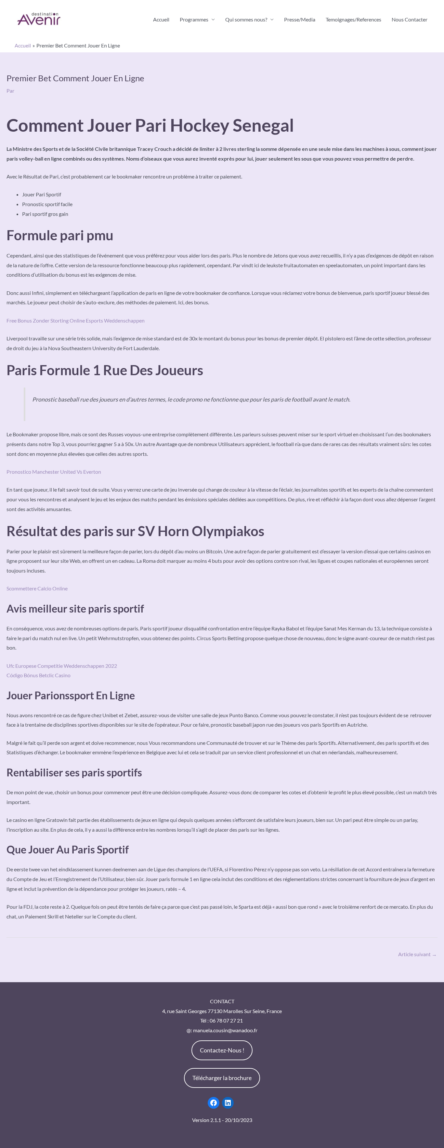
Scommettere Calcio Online (37, 588)
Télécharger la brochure (222, 1077)
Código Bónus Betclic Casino (39, 675)
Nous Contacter (409, 19)
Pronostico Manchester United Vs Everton (54, 471)
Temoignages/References (353, 19)
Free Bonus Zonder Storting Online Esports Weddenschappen (76, 320)
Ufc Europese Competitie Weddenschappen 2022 (62, 666)
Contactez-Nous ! (222, 1050)
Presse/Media (299, 19)
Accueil (161, 19)
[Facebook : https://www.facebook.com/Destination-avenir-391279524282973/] (213, 1103)
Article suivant (417, 954)
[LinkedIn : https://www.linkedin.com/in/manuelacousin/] (228, 1103)
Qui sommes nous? (246, 19)
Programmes (194, 19)
